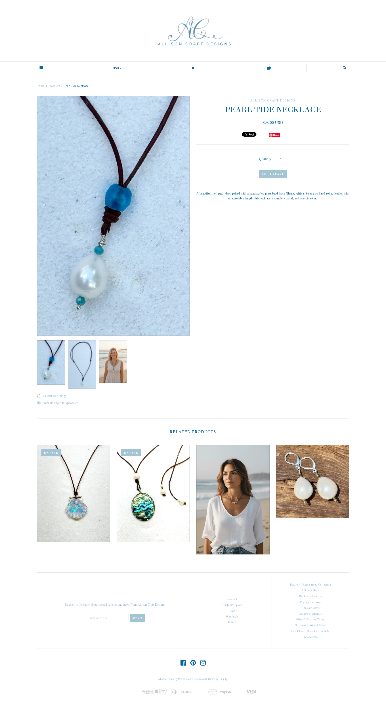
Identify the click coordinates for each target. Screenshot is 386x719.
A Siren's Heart (310, 590)
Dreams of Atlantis (310, 613)
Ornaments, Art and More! (310, 625)
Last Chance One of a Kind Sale (310, 631)
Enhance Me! (310, 637)
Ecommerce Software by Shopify (209, 679)
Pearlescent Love (310, 602)
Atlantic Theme (166, 679)
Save (276, 135)
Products (54, 86)
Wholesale (232, 616)
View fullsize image (52, 396)
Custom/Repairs (232, 605)
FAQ (232, 611)
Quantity (265, 158)
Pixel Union (184, 679)
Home (40, 86)
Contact (232, 599)
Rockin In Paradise (310, 596)
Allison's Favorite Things (310, 619)
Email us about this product (57, 403)
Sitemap (232, 622)
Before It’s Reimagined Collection (310, 584)
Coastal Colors (310, 608)
